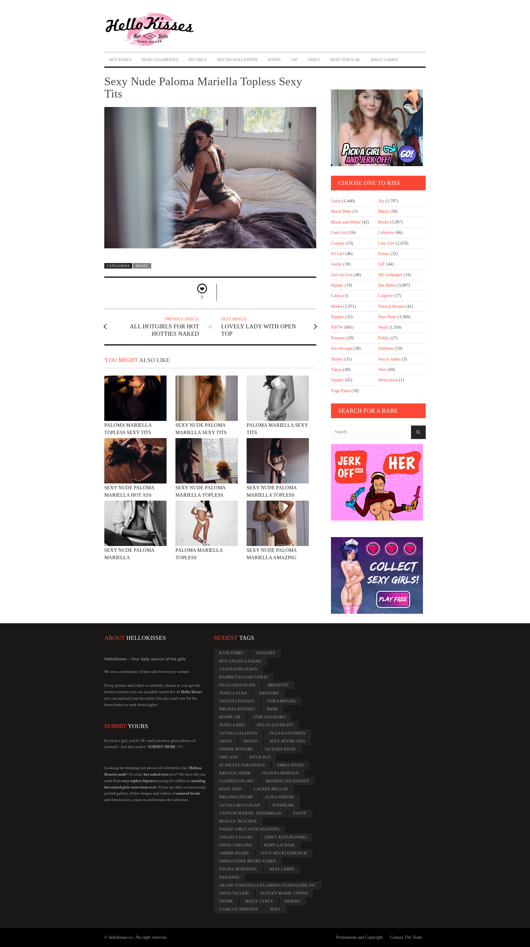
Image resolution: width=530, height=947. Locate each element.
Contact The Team (406, 937)
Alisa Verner (279, 797)
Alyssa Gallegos (238, 733)
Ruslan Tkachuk (238, 821)
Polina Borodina (238, 869)
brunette (278, 685)
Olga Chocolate (237, 685)
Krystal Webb (234, 773)
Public (383, 338)
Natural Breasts (391, 306)
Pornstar (338, 338)
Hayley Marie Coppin (284, 893)
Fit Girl (337, 253)
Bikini (383, 211)
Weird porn (388, 380)
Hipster (337, 285)
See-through (341, 348)
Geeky (336, 264)
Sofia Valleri (234, 893)
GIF (294, 59)
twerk (226, 901)
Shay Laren (282, 869)
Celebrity (386, 232)
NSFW (337, 327)
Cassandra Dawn (238, 669)
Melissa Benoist (237, 709)
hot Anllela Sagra (240, 661)
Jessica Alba (233, 693)
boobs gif (230, 717)
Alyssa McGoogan (239, 805)
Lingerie (385, 295)
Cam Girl (339, 232)
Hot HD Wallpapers (237, 59)
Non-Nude (387, 317)
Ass (381, 201)
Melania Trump (236, 797)
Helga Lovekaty (275, 725)
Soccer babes (389, 359)
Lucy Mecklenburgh (284, 853)
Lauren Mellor (271, 789)
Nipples (337, 317)
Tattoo (336, 369)
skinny (293, 901)
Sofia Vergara (235, 845)
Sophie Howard (236, 749)
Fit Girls (198, 59)
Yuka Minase (281, 701)
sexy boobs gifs (287, 741)
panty (300, 813)
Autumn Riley (280, 749)
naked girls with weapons (249, 829)
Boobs (383, 222)
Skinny (337, 359)
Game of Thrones (238, 909)
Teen (382, 369)
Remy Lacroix (279, 845)
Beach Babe (341, 211)
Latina (336, 295)
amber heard (234, 853)
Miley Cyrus (259, 901)
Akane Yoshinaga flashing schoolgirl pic (267, 885)
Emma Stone (290, 765)
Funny (274, 59)
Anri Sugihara (269, 717)
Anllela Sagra (236, 837)
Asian (336, 201)
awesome (269, 693)
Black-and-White (345, 222)
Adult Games (384, 59)
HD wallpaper (390, 275)
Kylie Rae (260, 757)
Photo (251, 741)
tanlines (265, 653)
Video (314, 59)
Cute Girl (386, 243)
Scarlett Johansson (242, 765)
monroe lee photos (287, 781)
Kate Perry (231, 653)
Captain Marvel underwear (250, 813)
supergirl (283, 805)
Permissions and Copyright (359, 937)
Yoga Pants (340, 390)
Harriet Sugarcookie (243, 677)
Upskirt (337, 380)
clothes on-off (236, 781)
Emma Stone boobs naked (247, 861)
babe (272, 709)
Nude (382, 327)
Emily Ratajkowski (286, 837)
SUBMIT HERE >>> (165, 746)
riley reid (230, 789)
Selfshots (386, 348)
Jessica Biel (232, 725)
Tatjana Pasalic (237, 701)
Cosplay (338, 243)
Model (142, 266)
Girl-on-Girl (341, 275)
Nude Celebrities (159, 59)
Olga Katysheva (288, 733)
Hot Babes (120, 59)
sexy (275, 909)
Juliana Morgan (280, 773)
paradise (229, 877)
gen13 (225, 741)
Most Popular (345, 59)
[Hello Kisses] (152, 29)
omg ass (228, 757)
